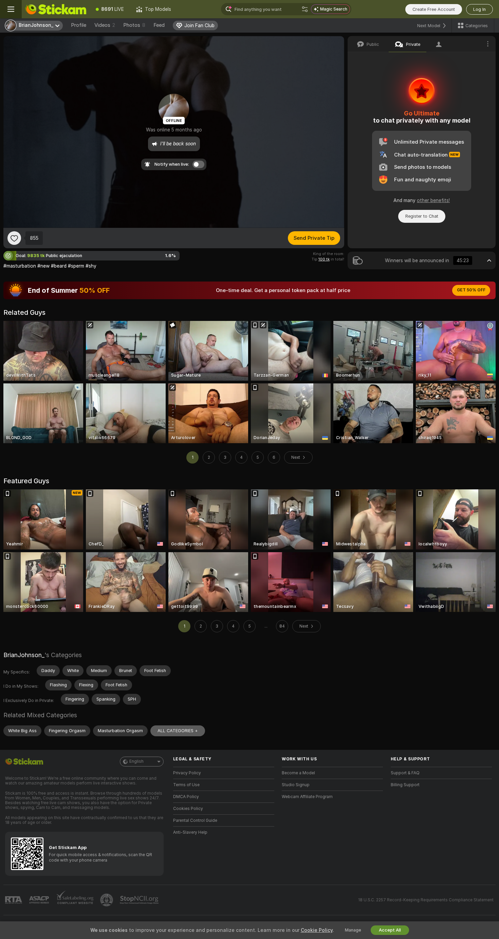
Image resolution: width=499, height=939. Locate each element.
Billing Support (405, 784)
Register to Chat (421, 216)
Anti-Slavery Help (190, 832)
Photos (134, 25)
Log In (479, 9)
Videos (104, 25)
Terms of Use (186, 784)
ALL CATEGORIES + (178, 730)
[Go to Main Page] (56, 9)
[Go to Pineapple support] (107, 899)
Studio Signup (296, 784)
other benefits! (433, 200)
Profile (78, 25)
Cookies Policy (188, 808)
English (136, 761)
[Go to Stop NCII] (140, 900)
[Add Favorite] (14, 238)
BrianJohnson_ (23, 654)
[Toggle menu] (11, 9)
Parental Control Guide (195, 820)
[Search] (305, 9)
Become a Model (298, 773)
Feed (159, 25)
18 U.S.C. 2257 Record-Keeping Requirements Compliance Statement (426, 900)
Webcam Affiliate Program (307, 796)
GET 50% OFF (471, 290)
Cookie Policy (317, 930)
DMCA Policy (186, 796)
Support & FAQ (405, 773)
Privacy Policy (187, 773)
